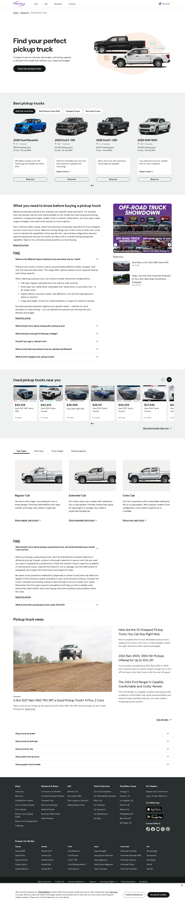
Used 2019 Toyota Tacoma (125, 409)
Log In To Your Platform (155, 796)
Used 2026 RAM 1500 (75, 408)
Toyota (18, 846)
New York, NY (125, 818)
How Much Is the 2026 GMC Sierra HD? (150, 262)
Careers (92, 881)
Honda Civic (46, 855)
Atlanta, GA (124, 809)
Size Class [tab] (39, 451)
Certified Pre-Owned (24, 800)
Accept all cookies (158, 894)
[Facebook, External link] (153, 829)
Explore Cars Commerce (156, 791)
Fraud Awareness (128, 881)
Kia (148, 846)
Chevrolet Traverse (128, 860)
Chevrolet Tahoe (127, 864)
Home (15, 13)
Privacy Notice (43, 892)
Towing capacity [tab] (78, 451)
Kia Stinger (151, 860)
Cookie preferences (134, 894)
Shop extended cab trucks (81, 520)
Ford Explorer (73, 869)
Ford (70, 846)
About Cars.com (44, 881)
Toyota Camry (21, 864)
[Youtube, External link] (158, 829)
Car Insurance (100, 809)
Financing (19, 825)
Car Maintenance (101, 814)
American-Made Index (50, 814)
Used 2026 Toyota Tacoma (48, 409)
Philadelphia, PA (126, 814)
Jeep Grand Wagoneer (103, 864)
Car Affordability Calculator (105, 796)
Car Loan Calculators (102, 791)
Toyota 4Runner (21, 869)
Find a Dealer (20, 809)
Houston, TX (125, 796)
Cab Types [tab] (21, 451)
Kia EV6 (150, 869)
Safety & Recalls (47, 809)
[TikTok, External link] (148, 829)
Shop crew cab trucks (133, 520)
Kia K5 (149, 864)
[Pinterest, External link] (168, 829)
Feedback (143, 881)
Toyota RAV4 (20, 851)
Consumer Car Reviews (51, 791)
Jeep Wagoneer (100, 860)
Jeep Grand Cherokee (103, 855)
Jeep (96, 846)
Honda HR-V (46, 869)
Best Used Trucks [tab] (93, 111)
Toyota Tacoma (21, 860)
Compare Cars (47, 800)
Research (58, 4)
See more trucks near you (156, 428)
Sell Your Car (72, 791)
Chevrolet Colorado (128, 869)
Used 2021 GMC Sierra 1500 (24, 409)
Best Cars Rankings (49, 805)
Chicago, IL (124, 791)
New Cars (19, 796)
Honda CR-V (46, 851)
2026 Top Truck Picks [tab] (24, 111)
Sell (46, 4)
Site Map (97, 818)
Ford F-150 (72, 860)
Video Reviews (47, 818)
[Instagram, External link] (163, 829)
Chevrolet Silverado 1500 (130, 855)
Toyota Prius (20, 855)
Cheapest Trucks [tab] (73, 111)
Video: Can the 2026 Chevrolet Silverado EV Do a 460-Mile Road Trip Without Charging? (151, 278)
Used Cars (19, 791)
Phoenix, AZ (125, 805)
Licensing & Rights (107, 881)
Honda (44, 846)
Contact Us (59, 881)
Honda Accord (47, 860)
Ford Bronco (73, 855)
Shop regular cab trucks (26, 520)
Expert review (62, 171)
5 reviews (66, 144)
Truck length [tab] (57, 451)
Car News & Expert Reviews (52, 796)
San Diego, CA (126, 823)
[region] (92, 892)
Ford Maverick (74, 851)
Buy (36, 4)
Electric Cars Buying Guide (26, 821)
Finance (72, 4)
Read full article (21, 245)
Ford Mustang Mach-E (77, 864)
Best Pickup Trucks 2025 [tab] (49, 111)
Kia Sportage (152, 851)
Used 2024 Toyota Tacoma (151, 409)
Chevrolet (124, 846)
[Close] (182, 885)
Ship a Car (98, 800)
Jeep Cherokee (100, 869)
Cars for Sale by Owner (24, 805)
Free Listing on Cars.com (77, 800)
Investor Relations (75, 881)
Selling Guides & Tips (76, 805)
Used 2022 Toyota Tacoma (99, 409)
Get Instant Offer (74, 796)
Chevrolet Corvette (128, 851)
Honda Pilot (46, 864)
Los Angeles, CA (126, 800)
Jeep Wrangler (100, 851)
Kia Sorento (151, 855)
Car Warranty (99, 805)
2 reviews (23, 144)
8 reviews (148, 144)
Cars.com (113, 892)
